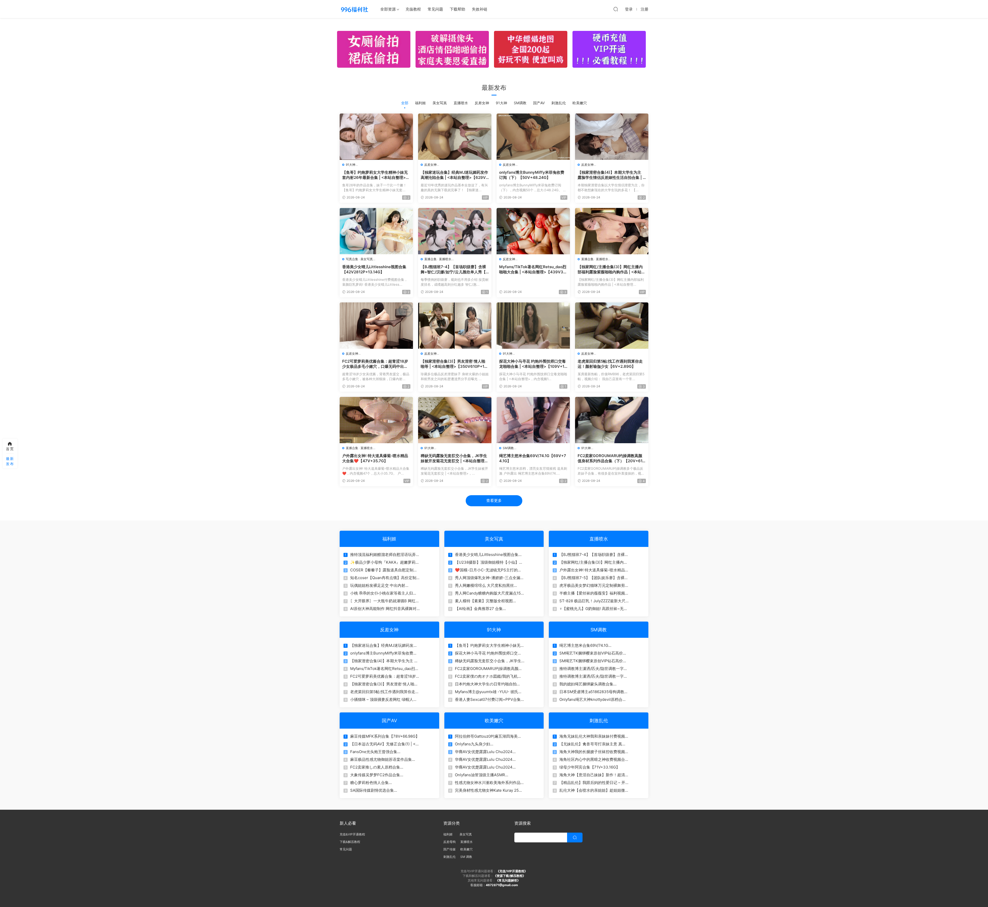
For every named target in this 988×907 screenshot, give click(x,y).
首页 (10, 449)
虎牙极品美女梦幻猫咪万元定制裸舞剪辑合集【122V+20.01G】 (594, 585)
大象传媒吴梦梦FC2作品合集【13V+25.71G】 (375, 775)
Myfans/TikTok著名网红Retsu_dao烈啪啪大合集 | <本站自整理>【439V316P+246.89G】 (532, 269)
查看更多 (494, 500)
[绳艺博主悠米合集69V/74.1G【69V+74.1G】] (533, 420)
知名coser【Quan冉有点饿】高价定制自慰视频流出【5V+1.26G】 (383, 577)
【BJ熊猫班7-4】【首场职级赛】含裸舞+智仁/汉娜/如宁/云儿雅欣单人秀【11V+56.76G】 (454, 269)
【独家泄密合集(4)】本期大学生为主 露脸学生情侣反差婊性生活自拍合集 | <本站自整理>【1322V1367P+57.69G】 (611, 175)
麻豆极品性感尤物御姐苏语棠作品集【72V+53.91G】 (381, 759)
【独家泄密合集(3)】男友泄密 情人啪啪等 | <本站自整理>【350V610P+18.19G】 (454, 364)
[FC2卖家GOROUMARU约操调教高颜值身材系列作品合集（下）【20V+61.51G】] (611, 420)
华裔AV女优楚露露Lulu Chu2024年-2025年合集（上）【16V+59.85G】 (489, 751)
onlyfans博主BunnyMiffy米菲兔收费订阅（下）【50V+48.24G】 (531, 175)
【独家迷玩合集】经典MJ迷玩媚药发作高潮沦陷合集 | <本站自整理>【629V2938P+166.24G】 (454, 175)
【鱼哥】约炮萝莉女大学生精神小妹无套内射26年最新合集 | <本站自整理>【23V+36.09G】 (375, 175)
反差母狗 (449, 842)
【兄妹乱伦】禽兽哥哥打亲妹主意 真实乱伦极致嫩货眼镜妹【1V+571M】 (592, 744)
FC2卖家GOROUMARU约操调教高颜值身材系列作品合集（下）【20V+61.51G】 (612, 458)
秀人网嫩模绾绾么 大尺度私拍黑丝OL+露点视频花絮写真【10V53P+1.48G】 (484, 585)
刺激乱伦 (558, 103)
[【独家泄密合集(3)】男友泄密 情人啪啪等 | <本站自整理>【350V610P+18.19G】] (454, 325)
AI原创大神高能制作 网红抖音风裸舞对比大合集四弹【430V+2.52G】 (383, 608)
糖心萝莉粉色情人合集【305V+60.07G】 (369, 782)
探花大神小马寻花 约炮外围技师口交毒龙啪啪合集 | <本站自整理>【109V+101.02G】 (533, 364)
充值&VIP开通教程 (352, 834)
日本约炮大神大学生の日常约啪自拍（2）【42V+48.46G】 (486, 684)
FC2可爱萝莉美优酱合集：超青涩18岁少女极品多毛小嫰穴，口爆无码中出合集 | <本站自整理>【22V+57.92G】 (375, 364)
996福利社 (354, 9)
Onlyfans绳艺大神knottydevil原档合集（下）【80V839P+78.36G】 (592, 699)
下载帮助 (457, 9)
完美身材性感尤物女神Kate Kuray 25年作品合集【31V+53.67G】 (489, 790)
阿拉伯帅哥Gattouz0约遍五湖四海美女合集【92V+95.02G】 (488, 736)
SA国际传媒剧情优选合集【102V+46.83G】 (372, 790)
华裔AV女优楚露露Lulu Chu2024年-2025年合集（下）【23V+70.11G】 (488, 767)
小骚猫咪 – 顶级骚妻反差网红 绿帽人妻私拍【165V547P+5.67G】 (383, 699)
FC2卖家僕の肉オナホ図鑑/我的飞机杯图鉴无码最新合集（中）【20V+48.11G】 (488, 676)
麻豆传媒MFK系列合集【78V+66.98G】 (384, 736)
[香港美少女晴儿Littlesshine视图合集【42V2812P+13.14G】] (376, 231)
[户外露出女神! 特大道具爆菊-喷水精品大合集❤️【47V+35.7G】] (376, 420)
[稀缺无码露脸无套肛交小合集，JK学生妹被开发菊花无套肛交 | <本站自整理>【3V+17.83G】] (454, 420)
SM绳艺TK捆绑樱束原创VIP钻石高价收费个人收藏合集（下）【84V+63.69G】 (594, 661)
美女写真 (440, 103)
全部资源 (388, 9)
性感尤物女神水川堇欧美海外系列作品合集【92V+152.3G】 (489, 782)
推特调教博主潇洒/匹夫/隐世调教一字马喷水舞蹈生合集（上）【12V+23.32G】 (593, 668)
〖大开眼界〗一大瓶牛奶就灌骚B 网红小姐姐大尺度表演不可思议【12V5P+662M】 (384, 601)
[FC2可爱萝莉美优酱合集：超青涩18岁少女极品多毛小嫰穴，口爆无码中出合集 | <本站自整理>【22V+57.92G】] (376, 325)
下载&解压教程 (350, 842)
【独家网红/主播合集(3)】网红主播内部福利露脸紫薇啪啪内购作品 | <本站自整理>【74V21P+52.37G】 (611, 269)
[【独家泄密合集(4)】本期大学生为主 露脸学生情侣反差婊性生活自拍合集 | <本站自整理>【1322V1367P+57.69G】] (611, 137)
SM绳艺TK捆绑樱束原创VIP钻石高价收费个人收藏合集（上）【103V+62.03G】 (593, 653)
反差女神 (482, 103)
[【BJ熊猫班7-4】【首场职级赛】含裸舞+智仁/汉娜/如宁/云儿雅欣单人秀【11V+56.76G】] (454, 231)
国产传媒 (449, 849)
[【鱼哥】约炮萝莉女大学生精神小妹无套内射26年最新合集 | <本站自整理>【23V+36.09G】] (376, 137)
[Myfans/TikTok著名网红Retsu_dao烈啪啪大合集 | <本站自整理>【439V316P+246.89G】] (533, 231)
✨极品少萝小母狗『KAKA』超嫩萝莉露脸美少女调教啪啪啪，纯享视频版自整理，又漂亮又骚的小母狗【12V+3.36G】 (384, 562)
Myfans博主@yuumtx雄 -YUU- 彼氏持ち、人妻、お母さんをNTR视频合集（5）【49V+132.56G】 (488, 691)
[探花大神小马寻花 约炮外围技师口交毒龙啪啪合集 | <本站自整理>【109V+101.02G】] (533, 325)
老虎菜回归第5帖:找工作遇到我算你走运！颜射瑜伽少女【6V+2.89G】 (610, 364)
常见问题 (435, 9)
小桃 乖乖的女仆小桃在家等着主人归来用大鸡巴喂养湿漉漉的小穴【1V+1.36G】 (383, 593)
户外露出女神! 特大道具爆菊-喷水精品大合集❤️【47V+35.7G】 (375, 458)
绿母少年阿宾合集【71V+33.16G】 (589, 767)
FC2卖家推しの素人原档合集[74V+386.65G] (375, 767)
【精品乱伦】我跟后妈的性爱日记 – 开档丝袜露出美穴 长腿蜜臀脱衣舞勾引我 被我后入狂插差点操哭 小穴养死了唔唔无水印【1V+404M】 (592, 782)
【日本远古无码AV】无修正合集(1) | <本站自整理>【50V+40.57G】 (384, 744)
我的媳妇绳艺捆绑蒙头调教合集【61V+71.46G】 (586, 684)
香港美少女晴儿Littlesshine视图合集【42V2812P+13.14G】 (374, 269)
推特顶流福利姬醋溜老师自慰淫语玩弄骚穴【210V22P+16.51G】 (385, 554)
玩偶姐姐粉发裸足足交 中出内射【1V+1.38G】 (377, 585)
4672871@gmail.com (502, 885)
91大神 (501, 103)
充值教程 (413, 9)
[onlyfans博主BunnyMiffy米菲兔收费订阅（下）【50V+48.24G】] (533, 137)
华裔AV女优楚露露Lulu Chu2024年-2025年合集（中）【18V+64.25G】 (489, 759)
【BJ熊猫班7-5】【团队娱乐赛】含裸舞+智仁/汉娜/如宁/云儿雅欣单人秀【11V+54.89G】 (593, 577)
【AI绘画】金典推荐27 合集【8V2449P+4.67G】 (479, 608)
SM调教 (520, 103)
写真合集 (352, 259)
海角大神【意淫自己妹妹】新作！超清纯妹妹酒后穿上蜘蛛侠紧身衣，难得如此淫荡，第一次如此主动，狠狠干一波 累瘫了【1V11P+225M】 (594, 775)
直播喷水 (461, 103)
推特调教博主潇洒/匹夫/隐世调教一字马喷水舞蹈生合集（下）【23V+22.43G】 (594, 676)
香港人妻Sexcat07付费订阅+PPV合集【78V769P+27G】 (488, 699)
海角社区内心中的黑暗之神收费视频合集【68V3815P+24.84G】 (594, 759)
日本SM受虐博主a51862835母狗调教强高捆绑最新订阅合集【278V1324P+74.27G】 (593, 691)
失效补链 (479, 9)
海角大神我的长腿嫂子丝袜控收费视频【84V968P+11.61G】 (592, 751)
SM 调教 (466, 857)
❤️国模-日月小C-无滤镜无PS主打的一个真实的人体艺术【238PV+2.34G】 (488, 570)
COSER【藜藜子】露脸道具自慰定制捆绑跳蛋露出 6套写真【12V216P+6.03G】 (383, 570)
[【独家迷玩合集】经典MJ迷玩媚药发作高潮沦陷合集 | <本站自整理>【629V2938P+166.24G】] (454, 137)
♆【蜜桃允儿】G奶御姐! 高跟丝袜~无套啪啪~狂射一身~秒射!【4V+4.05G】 (593, 608)
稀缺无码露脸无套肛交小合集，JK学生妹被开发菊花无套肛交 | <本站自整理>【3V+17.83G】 (454, 458)
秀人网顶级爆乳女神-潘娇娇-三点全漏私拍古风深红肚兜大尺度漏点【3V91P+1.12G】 (489, 577)
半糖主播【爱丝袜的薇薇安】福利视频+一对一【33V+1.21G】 (592, 593)
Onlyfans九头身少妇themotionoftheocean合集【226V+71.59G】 (478, 744)
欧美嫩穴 (579, 103)
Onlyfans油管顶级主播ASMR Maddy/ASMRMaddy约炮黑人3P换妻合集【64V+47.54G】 (489, 775)
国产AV (539, 103)
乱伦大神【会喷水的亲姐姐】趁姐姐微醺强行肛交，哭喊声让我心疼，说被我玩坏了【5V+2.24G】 (594, 790)
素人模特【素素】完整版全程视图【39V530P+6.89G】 (484, 601)
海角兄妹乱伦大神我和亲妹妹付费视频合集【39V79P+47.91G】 (594, 736)
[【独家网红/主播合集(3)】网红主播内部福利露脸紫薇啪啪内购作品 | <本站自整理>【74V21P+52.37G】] (611, 231)
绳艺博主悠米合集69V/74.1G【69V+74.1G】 (532, 458)
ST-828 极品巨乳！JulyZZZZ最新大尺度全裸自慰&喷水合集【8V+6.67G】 (592, 601)
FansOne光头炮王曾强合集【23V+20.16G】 (373, 751)
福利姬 (420, 103)
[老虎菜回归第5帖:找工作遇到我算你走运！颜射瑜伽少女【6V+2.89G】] (611, 325)
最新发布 (10, 461)
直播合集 (430, 259)
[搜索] (615, 9)
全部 (404, 103)
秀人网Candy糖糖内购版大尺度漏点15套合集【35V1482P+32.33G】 (488, 593)
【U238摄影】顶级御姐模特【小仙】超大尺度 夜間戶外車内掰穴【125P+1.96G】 (489, 562)
